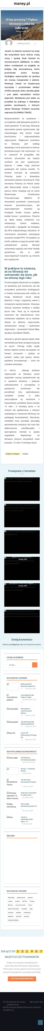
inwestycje (27, 912)
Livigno (10, 901)
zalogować (15, 644)
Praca (30, 905)
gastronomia (21, 897)
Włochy (10, 905)
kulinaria (18, 916)
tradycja (18, 912)
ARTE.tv (24, 901)
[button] (35, 3)
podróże (10, 912)
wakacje (10, 916)
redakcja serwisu (23, 43)
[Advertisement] (22, 862)
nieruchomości (20, 905)
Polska (32, 901)
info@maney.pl (12, 1005)
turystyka (24, 909)
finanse (30, 897)
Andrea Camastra (13, 909)
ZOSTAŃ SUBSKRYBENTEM (22, 979)
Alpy (31, 909)
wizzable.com (8, 1010)
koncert (26, 916)
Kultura (17, 901)
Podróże (25, 454)
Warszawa (11, 897)
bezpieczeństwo (13, 920)
